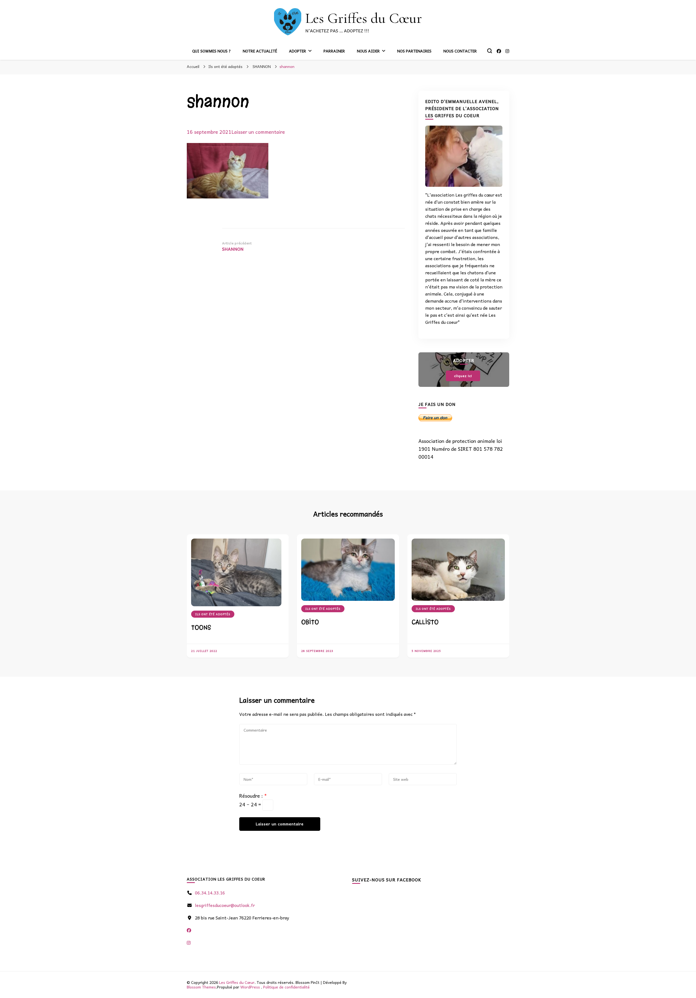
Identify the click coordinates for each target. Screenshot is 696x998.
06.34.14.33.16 (210, 892)
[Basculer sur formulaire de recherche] (489, 50)
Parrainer (334, 51)
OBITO (310, 622)
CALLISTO (425, 622)
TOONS (201, 627)
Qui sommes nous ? (211, 51)
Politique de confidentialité (286, 987)
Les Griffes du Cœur (363, 18)
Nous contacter (460, 51)
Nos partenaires (414, 51)
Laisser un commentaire (258, 132)
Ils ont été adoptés (225, 66)
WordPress (250, 987)
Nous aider (368, 51)
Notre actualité (260, 51)
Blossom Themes (201, 987)
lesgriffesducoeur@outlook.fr (225, 905)
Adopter (297, 51)
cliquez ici (463, 375)
